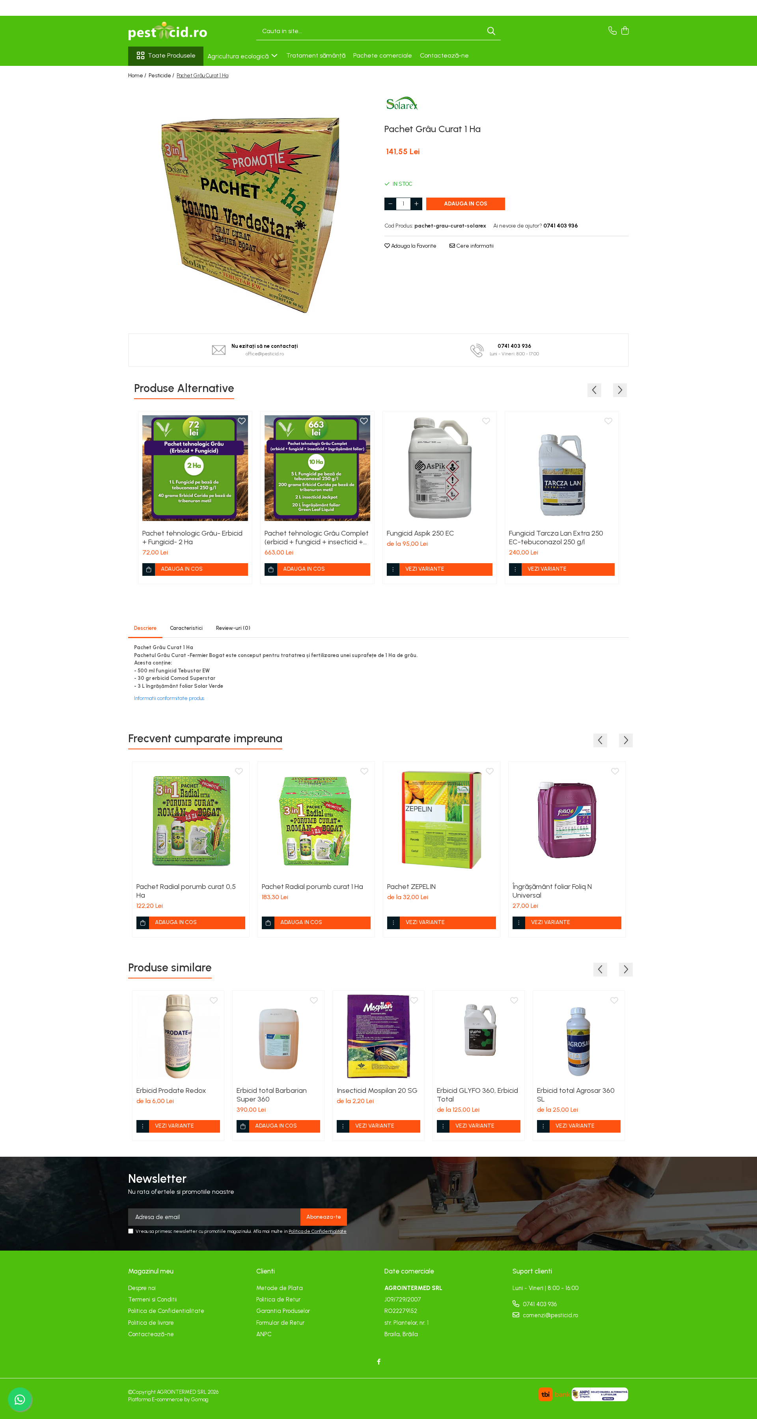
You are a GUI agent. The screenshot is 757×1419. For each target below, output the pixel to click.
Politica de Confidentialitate (318, 1231)
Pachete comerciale (382, 55)
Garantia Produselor (283, 1310)
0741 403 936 (539, 1304)
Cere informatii (474, 246)
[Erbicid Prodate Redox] (178, 1036)
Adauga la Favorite (413, 246)
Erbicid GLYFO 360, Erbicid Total (477, 1094)
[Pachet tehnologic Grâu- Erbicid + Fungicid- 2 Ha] (195, 468)
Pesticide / (162, 75)
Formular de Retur (280, 1322)
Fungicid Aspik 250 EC (420, 533)
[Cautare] (491, 31)
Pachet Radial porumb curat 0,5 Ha (186, 891)
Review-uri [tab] (233, 628)
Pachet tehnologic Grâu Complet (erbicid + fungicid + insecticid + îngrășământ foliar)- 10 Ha (317, 537)
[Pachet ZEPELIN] (441, 820)
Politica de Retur (278, 1299)
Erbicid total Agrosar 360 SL (576, 1094)
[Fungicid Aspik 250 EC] (439, 468)
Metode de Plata (279, 1288)
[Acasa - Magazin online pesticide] (167, 31)
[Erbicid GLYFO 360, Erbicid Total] (478, 1036)
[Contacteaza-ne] (612, 31)
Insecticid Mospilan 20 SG (377, 1090)
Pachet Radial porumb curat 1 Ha (312, 886)
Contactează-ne (444, 55)
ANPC (264, 1334)
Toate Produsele (172, 55)
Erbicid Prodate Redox (171, 1090)
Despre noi (142, 1288)
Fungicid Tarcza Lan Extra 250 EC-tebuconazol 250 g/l (556, 537)
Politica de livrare (151, 1322)
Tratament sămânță (315, 55)
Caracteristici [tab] (186, 628)
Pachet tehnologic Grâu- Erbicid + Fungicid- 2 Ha (192, 537)
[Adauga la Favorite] (241, 421)
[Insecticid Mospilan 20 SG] (378, 1036)
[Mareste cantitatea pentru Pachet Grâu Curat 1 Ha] (416, 204)
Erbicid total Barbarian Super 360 (272, 1094)
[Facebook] (379, 1362)
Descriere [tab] (145, 628)
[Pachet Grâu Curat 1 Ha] (250, 204)
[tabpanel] (250, 204)
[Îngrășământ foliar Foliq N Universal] (567, 820)
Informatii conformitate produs (169, 698)
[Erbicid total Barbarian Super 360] (278, 1036)
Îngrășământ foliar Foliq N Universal (552, 891)
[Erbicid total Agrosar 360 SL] (579, 1036)
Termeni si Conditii (152, 1299)
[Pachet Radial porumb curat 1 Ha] (316, 820)
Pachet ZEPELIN (411, 886)
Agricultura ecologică (238, 56)
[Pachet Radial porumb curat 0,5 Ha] (190, 820)
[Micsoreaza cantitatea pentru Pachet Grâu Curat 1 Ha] (390, 204)
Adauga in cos (465, 203)
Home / (137, 75)
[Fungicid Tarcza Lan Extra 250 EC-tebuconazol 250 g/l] (562, 468)
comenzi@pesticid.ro (549, 1315)
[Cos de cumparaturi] (625, 31)
